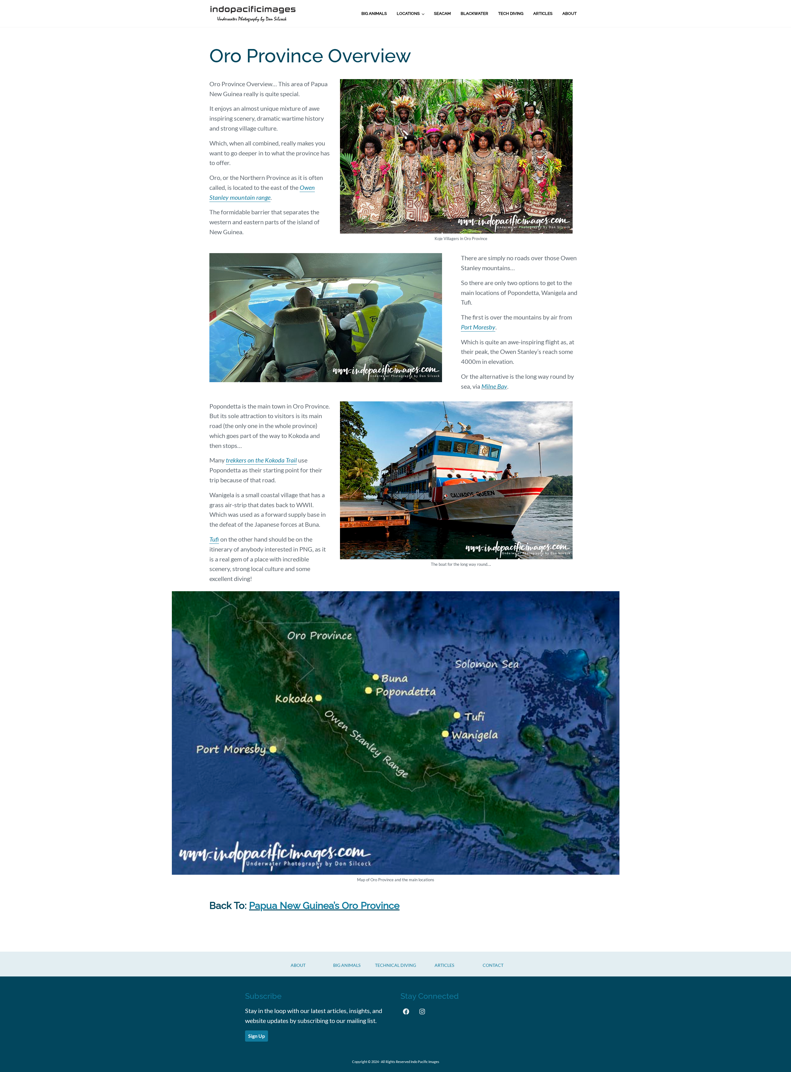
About (298, 965)
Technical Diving (395, 965)
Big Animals (346, 965)
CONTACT (493, 965)
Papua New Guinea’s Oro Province (324, 905)
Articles (444, 965)
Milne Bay (494, 386)
